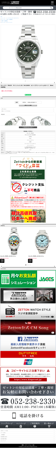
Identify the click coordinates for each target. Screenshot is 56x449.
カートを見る (3, 432)
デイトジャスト (9, 22)
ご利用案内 (3, 434)
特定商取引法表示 (4, 436)
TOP (1, 16)
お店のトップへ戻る (4, 430)
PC (33, 445)
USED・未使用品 (4, 20)
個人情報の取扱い (4, 438)
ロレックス (3, 19)
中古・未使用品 (9, 19)
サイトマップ (3, 440)
